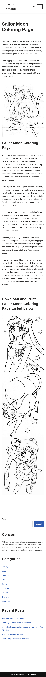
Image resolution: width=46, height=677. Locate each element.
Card (4, 571)
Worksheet (6, 601)
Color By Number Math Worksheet (16, 622)
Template (5, 597)
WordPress (31, 674)
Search (5, 519)
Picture (5, 593)
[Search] (34, 7)
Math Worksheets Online (12, 634)
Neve (12, 674)
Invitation (5, 588)
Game (4, 584)
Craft (4, 580)
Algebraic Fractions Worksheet (15, 618)
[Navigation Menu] (40, 6)
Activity (5, 566)
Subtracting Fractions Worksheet (15, 639)
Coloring (5, 575)
